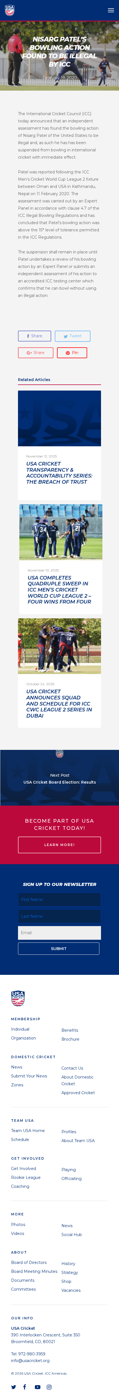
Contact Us (72, 1068)
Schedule (20, 1139)
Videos (17, 1233)
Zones (17, 1084)
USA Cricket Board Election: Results (59, 778)
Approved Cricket (78, 1092)
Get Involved (23, 1168)
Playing (68, 1169)
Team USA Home (28, 1130)
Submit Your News (29, 1076)
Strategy (69, 1272)
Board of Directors (28, 1262)
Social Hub (71, 1234)
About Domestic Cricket (77, 1080)
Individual (20, 1029)
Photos (18, 1224)
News (16, 1067)
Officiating (71, 1178)
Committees (23, 1289)
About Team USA (78, 1140)
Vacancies (71, 1290)
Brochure (70, 1039)
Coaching (20, 1186)
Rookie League (26, 1177)
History (68, 1263)
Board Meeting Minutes (34, 1271)
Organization (23, 1038)
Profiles (68, 1131)
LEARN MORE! (59, 845)
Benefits (69, 1030)
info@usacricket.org (30, 1360)
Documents (22, 1280)
